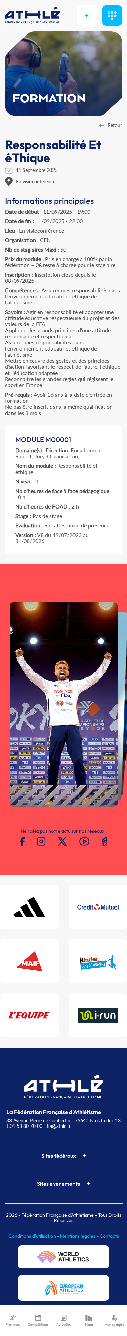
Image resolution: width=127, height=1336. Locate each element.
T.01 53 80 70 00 (24, 1126)
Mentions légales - (80, 1236)
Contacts (109, 1236)
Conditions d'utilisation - (34, 1236)
